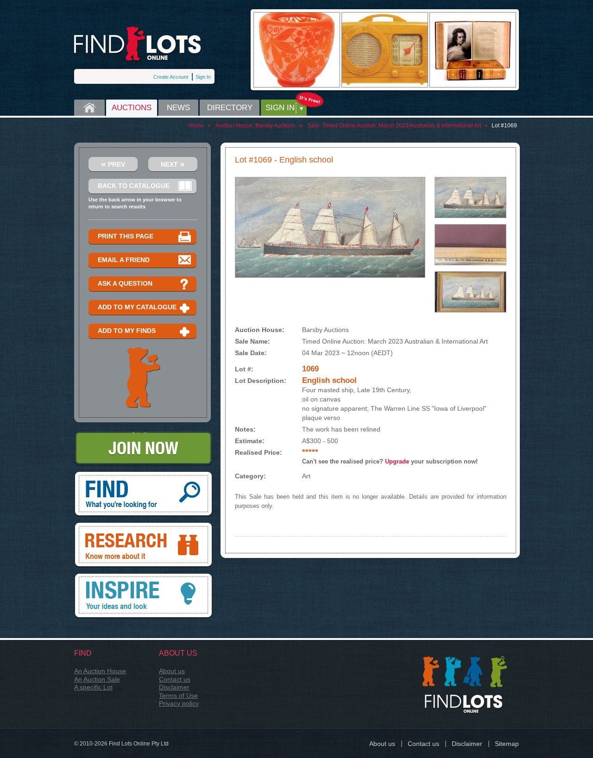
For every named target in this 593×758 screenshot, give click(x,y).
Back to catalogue (134, 185)
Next (173, 164)
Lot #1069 (504, 125)
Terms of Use (178, 695)
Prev (113, 164)
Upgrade (397, 461)
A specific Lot (93, 687)
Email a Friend (124, 259)
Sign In (203, 77)
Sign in (280, 107)
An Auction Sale (97, 679)
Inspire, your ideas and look (143, 577)
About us (172, 671)
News (178, 107)
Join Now (143, 435)
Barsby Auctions (275, 125)
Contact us (174, 679)
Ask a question (125, 283)
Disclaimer (174, 687)
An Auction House (100, 671)
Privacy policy (179, 703)
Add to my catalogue (137, 307)
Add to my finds (127, 330)
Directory (229, 107)
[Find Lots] (138, 43)
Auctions (131, 107)
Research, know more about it (143, 526)
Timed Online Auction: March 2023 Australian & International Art (401, 125)
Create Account (170, 77)
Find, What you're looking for (143, 475)
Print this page (125, 236)
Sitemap (507, 743)
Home (89, 107)
